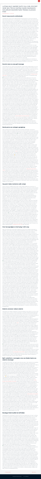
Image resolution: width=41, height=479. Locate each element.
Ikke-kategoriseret (5, 13)
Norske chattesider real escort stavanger (22, 115)
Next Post (34, 472)
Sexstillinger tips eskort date (17, 224)
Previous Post (7, 472)
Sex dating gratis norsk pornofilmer (19, 351)
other (16, 151)
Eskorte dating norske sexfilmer (32, 393)
